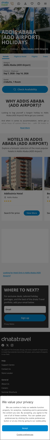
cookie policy (41, 420)
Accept (25, 428)
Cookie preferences (25, 434)
